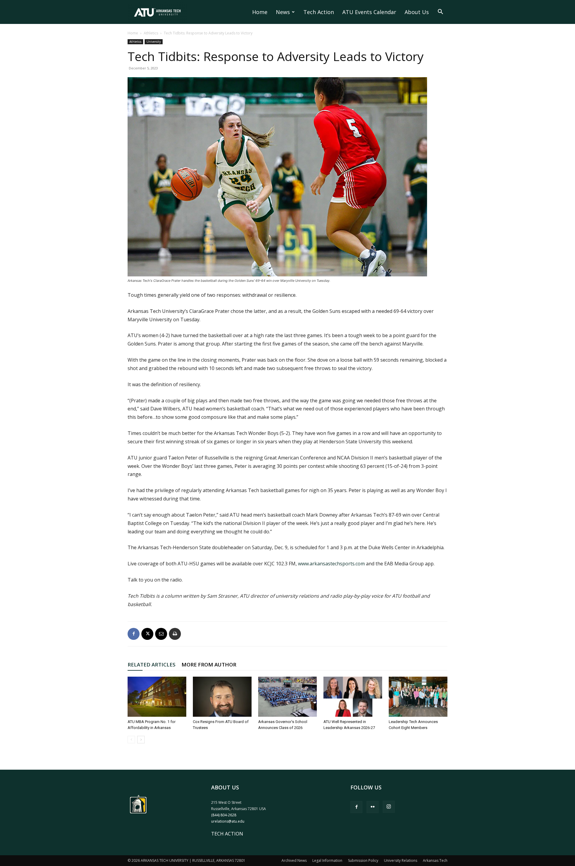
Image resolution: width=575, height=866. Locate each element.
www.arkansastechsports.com (331, 563)
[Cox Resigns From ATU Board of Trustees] (222, 697)
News (283, 12)
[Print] (175, 634)
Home (259, 12)
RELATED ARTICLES (151, 664)
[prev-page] (131, 739)
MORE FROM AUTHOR (208, 664)
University (153, 41)
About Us (417, 12)
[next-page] (141, 739)
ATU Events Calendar (369, 12)
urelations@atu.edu (227, 821)
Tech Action (318, 12)
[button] (440, 12)
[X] (147, 634)
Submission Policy (363, 860)
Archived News (294, 860)
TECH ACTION (227, 833)
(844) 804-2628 (223, 815)
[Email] (161, 634)
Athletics (151, 33)
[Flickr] (373, 807)
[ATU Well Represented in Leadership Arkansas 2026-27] (352, 697)
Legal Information (327, 860)
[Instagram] (389, 807)
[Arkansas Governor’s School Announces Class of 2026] (287, 697)
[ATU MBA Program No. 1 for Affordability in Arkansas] (157, 697)
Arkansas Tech (435, 860)
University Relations (400, 860)
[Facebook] (134, 634)
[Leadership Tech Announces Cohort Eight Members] (418, 697)
